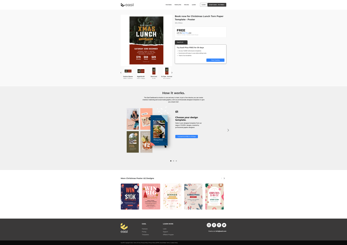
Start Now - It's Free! (216, 4)
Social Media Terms (165, 242)
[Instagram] (209, 225)
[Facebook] (214, 225)
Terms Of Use (136, 242)
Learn (194, 4)
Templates (145, 235)
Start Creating (215, 60)
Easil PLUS (180, 42)
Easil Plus (185, 33)
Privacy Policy (144, 242)
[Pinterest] (219, 225)
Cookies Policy (174, 242)
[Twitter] (224, 225)
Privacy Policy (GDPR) (154, 242)
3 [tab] (176, 161)
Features (145, 229)
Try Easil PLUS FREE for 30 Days (186, 136)
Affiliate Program (168, 235)
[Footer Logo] (124, 228)
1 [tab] (171, 161)
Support (165, 232)
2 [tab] (173, 161)
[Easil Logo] (128, 5)
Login (204, 4)
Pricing (186, 4)
